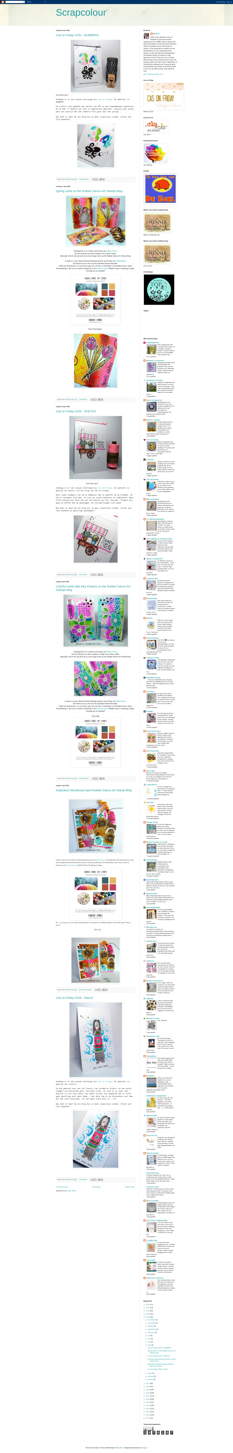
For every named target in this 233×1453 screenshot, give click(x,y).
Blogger (144, 1448)
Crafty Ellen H (151, 785)
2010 (148, 1418)
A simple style (151, 1240)
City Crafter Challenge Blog (156, 1220)
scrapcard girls (152, 578)
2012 (148, 1412)
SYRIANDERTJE (152, 343)
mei (149, 1342)
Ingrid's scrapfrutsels (154, 559)
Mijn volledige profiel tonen (153, 74)
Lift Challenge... (152, 860)
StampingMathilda (153, 907)
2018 (148, 1393)
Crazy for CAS (151, 1135)
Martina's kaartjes (153, 420)
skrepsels (150, 460)
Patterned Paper (152, 638)
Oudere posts (130, 1187)
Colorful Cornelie (152, 658)
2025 (148, 1308)
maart (150, 1373)
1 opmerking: (83, 399)
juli (149, 1335)
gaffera (121, 1448)
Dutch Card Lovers (153, 731)
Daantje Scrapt (152, 822)
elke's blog (150, 771)
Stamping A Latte (153, 1036)
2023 (148, 1314)
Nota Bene (150, 1076)
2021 (148, 1383)
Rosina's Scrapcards (154, 981)
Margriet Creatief (152, 1018)
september (152, 1329)
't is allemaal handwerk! (155, 519)
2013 (148, 1409)
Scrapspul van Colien (154, 380)
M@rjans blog (151, 598)
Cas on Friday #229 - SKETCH (76, 411)
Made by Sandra (152, 1153)
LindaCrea (150, 961)
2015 (148, 1402)
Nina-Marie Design (153, 678)
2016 (148, 1399)
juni (149, 1339)
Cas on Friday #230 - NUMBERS (77, 35)
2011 (148, 1415)
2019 (148, 1390)
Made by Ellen (151, 894)
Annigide (149, 711)
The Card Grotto (152, 479)
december (152, 1320)
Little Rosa (150, 691)
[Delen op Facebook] (101, 179)
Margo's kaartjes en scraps (156, 842)
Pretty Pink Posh (152, 1173)
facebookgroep (71, 865)
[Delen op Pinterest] (103, 179)
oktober (151, 1326)
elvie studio (150, 1260)
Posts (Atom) (71, 1191)
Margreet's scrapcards (155, 361)
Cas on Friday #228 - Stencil (74, 997)
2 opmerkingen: (84, 179)
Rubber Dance (111, 251)
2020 (148, 1387)
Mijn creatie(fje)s (152, 499)
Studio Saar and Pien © (155, 1278)
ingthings (149, 999)
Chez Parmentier (152, 751)
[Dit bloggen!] (96, 179)
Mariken (156, 34)
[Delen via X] (98, 179)
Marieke (149, 618)
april (149, 1345)
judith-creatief (151, 1115)
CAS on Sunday (152, 440)
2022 (148, 1317)
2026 (148, 1305)
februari (151, 1376)
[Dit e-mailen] (93, 179)
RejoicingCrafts (152, 880)
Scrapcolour (81, 12)
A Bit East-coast (152, 1187)
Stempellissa (151, 1056)
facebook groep (102, 268)
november (152, 1323)
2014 (148, 1405)
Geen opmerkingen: (85, 989)
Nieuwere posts (62, 1187)
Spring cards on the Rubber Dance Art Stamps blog (89, 191)
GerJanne (150, 802)
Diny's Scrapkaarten (154, 400)
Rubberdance (121, 261)
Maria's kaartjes (152, 1201)
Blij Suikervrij (151, 927)
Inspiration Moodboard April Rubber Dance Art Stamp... (161, 1365)
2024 (148, 1311)
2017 (148, 1396)
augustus (151, 1332)
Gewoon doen (151, 941)
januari (150, 1379)
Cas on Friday (104, 100)
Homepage (96, 1187)
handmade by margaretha (156, 1096)
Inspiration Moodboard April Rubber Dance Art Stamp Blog (94, 790)
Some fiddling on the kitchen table (159, 539)
